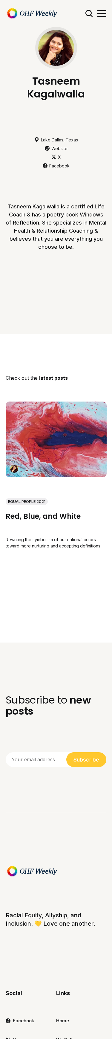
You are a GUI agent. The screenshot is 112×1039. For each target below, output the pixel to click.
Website (59, 148)
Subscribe (86, 759)
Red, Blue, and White (43, 516)
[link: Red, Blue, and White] (56, 475)
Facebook (59, 165)
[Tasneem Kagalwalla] (14, 469)
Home (62, 1020)
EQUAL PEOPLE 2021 (26, 501)
